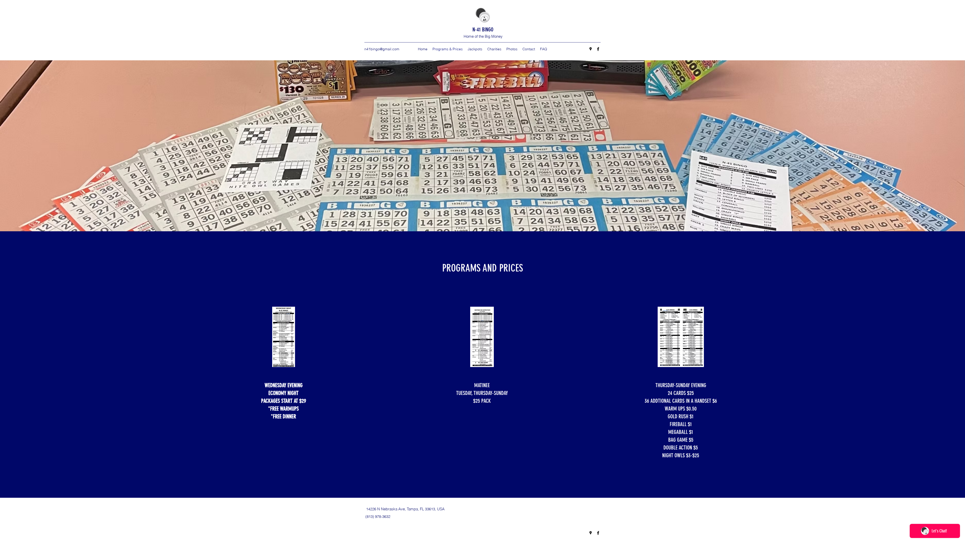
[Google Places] (590, 49)
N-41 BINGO (482, 29)
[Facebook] (598, 49)
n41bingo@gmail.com (381, 49)
